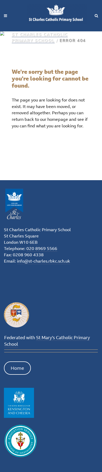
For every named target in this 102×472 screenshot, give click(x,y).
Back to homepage (38, 143)
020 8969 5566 (41, 248)
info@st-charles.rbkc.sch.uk (43, 261)
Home (17, 368)
